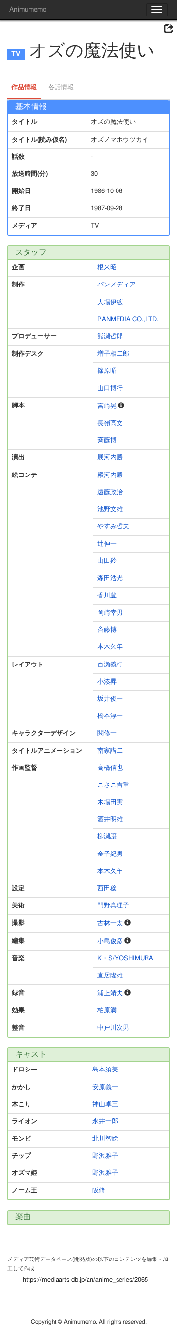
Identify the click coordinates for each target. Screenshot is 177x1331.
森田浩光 (110, 578)
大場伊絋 (110, 302)
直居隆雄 (110, 976)
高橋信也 (110, 768)
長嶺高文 (110, 423)
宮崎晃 (107, 406)
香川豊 (107, 596)
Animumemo (27, 9)
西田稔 (107, 888)
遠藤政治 (110, 492)
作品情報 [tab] (24, 87)
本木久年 (110, 647)
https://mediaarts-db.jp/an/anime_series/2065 (85, 1280)
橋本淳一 (110, 716)
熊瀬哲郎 (110, 336)
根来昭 (107, 267)
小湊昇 (107, 682)
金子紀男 (110, 854)
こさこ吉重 (113, 785)
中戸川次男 (113, 1028)
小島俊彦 (110, 941)
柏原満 (107, 1010)
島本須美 (105, 1070)
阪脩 (98, 1191)
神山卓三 (105, 1104)
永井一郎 (105, 1121)
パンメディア (116, 285)
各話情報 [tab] (61, 87)
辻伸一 (107, 544)
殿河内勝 (110, 475)
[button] (169, 29)
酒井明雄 (110, 819)
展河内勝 (110, 457)
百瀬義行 (110, 665)
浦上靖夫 (110, 993)
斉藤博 (107, 440)
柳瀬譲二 (110, 836)
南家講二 (110, 751)
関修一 (107, 733)
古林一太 (110, 923)
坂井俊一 (110, 699)
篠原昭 (107, 371)
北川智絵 (105, 1139)
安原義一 (105, 1087)
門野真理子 (113, 906)
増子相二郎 (113, 354)
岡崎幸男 (110, 613)
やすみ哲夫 (113, 526)
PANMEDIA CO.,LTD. (127, 319)
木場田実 (110, 802)
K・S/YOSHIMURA (125, 958)
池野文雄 (110, 509)
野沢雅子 (105, 1156)
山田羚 (107, 561)
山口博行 (110, 388)
